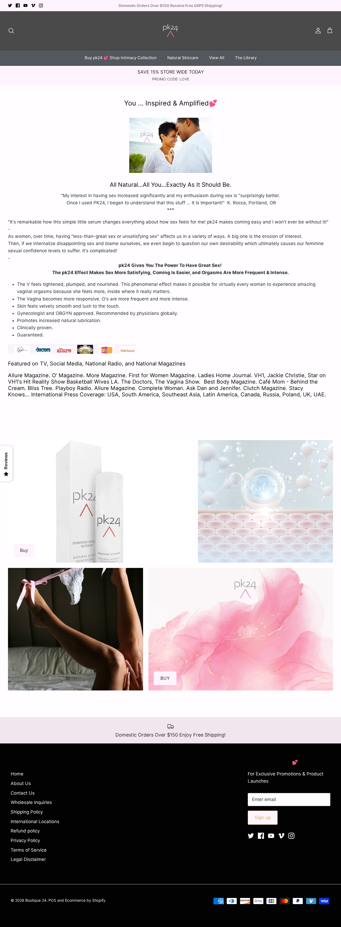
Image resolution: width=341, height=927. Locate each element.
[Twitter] (10, 5)
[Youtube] (25, 5)
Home (17, 773)
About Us (21, 783)
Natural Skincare (182, 57)
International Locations (35, 821)
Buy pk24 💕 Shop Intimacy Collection (121, 57)
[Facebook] (18, 5)
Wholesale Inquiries (31, 802)
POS (52, 900)
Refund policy (25, 831)
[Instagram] (41, 5)
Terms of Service (29, 850)
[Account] (317, 30)
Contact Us (23, 793)
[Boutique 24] (170, 30)
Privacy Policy (25, 840)
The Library (246, 57)
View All (216, 57)
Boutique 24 (35, 900)
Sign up (263, 817)
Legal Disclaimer (28, 859)
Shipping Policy (27, 812)
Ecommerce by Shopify (85, 900)
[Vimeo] (33, 5)
